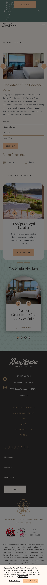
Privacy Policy (23, 576)
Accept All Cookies (30, 581)
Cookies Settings (14, 581)
